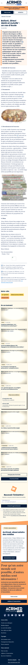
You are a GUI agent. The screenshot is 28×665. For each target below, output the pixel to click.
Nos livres (3, 629)
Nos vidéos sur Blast (6, 627)
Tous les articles (14, 475)
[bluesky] (19, 612)
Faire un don (7, 12)
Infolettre (20, 12)
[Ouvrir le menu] (26, 3)
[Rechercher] (1, 3)
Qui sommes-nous (5, 636)
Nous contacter (5, 641)
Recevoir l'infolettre (6, 652)
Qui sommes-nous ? (9, 554)
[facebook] (5, 612)
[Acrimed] (14, 3)
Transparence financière (7, 638)
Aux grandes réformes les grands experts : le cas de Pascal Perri (13, 403)
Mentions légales (12, 656)
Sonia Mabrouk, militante (8, 397)
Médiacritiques (5, 622)
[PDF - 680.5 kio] (15, 257)
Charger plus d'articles (14, 471)
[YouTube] (12, 612)
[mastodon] (23, 612)
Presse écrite (5, 294)
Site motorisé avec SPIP (14, 659)
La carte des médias (6, 624)
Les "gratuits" (5, 291)
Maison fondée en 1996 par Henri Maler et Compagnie (14, 662)
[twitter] (8, 612)
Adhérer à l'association (14, 598)
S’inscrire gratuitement (14, 502)
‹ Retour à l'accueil (6, 16)
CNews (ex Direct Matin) (17, 291)
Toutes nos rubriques (6, 619)
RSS (19, 656)
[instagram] (16, 612)
